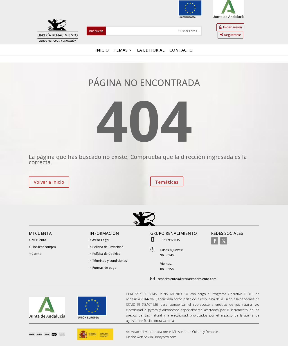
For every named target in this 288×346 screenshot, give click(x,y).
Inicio (102, 50)
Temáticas (166, 182)
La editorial (150, 50)
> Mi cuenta (37, 240)
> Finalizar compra (42, 247)
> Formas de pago (103, 267)
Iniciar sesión (232, 27)
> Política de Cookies (105, 253)
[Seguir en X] (223, 240)
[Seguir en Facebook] (214, 240)
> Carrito (35, 253)
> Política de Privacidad (106, 247)
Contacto (181, 50)
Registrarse (232, 35)
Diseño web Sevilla (139, 337)
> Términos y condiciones (108, 260)
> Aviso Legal (99, 240)
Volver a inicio (49, 182)
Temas (121, 50)
